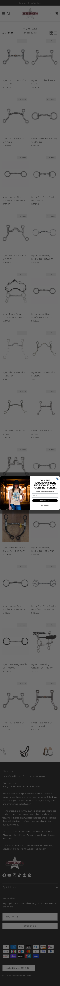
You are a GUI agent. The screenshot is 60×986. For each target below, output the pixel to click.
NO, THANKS (45, 505)
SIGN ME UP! (45, 500)
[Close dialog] (57, 478)
